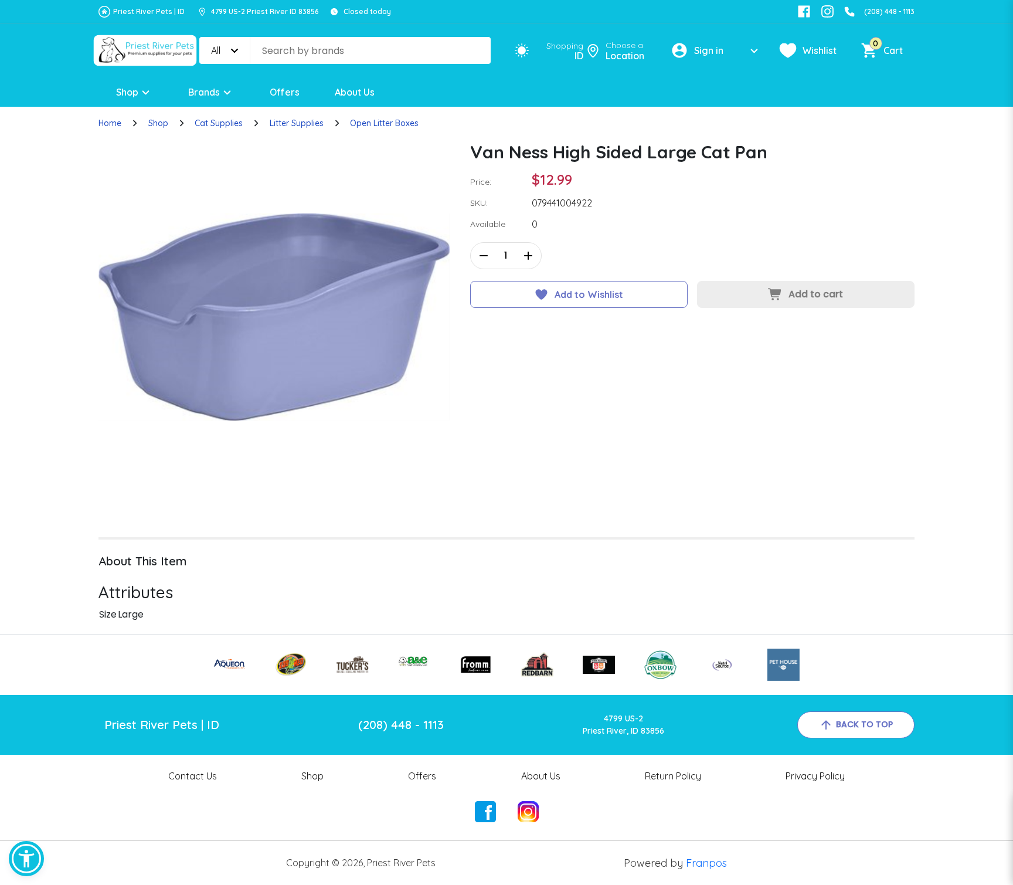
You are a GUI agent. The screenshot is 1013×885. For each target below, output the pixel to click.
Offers (285, 92)
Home (109, 123)
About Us (355, 92)
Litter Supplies (297, 123)
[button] (26, 858)
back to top (864, 724)
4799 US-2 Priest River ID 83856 (265, 11)
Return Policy (673, 776)
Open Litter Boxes (384, 123)
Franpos (706, 863)
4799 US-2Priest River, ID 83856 (623, 724)
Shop (127, 92)
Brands (204, 92)
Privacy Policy (815, 776)
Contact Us (192, 776)
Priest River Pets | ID (149, 11)
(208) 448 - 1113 (889, 11)
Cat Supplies (219, 123)
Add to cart (815, 294)
